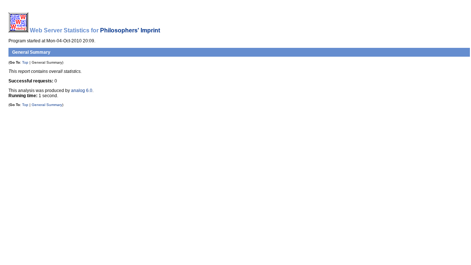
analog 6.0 (81, 90)
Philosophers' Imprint (130, 30)
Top (25, 62)
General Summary (47, 105)
